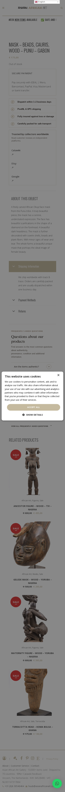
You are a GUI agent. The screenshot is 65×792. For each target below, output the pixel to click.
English (41, 2)
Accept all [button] (33, 407)
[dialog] (32, 396)
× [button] (58, 375)
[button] (57, 783)
